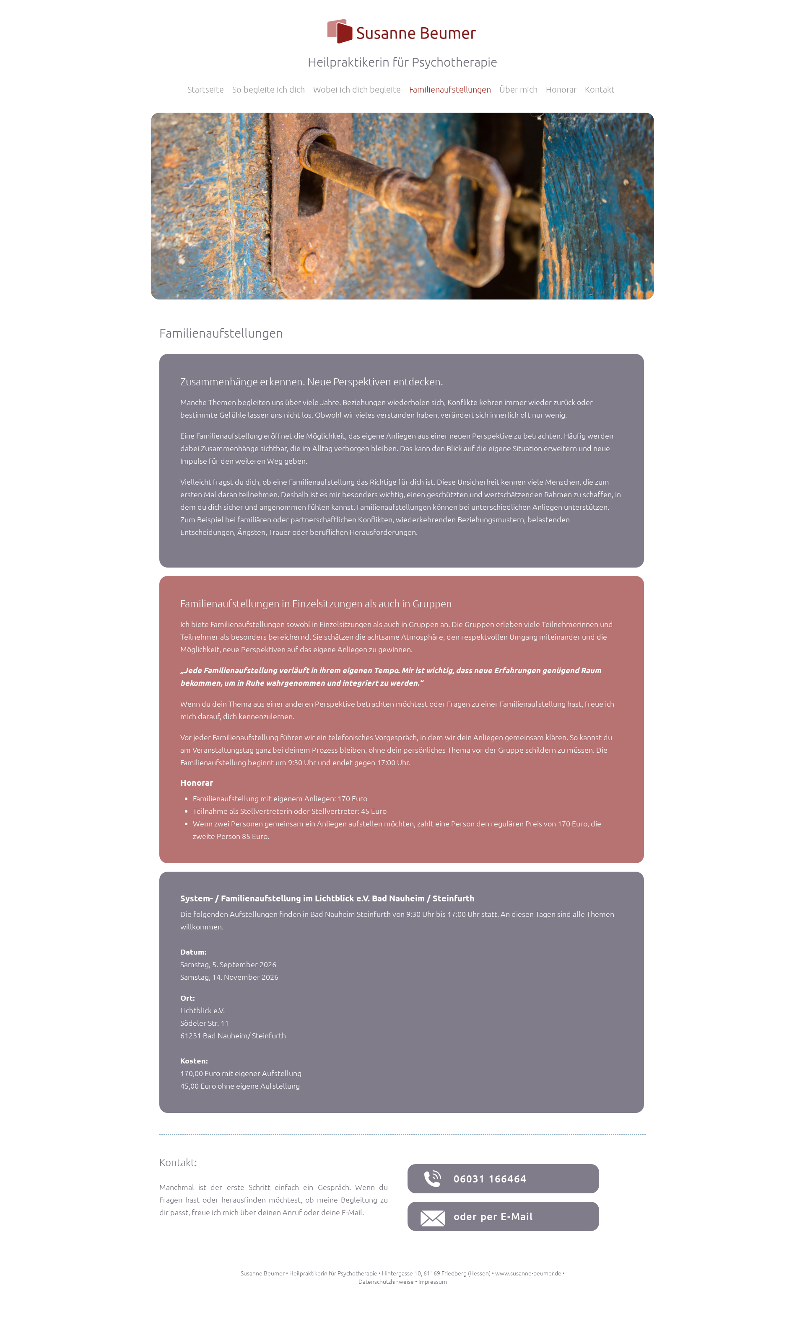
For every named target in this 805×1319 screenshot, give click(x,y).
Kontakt (600, 89)
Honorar (561, 89)
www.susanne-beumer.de (528, 1273)
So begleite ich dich (268, 89)
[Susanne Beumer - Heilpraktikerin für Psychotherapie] (402, 43)
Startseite (205, 89)
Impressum (432, 1281)
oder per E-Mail (493, 1216)
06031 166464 (490, 1178)
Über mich (518, 89)
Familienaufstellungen (450, 89)
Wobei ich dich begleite (357, 89)
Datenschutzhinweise (386, 1281)
